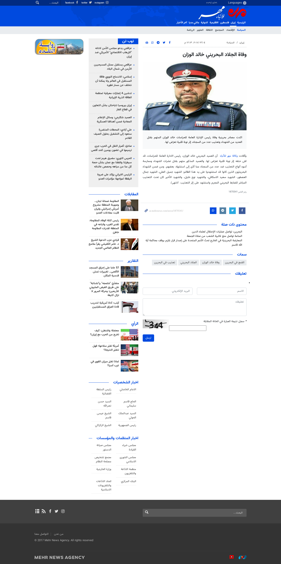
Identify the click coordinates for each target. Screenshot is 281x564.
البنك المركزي (128, 481)
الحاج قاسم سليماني (130, 403)
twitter (84, 3)
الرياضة (191, 30)
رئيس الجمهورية (127, 425)
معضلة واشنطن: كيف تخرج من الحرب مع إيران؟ (104, 332)
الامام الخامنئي (128, 389)
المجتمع (219, 30)
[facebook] (50, 512)
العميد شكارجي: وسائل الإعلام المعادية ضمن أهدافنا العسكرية (114, 119)
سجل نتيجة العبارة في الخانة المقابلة (225, 321)
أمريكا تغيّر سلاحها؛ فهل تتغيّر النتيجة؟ (106, 348)
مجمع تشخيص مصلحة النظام (103, 459)
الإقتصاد (230, 30)
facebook (70, 3)
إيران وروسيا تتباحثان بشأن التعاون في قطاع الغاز (112, 107)
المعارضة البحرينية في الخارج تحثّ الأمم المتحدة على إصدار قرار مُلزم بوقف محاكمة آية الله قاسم (194, 242)
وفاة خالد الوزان (211, 262)
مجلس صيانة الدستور (104, 447)
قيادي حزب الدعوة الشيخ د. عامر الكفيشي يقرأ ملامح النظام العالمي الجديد (104, 244)
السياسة (241, 30)
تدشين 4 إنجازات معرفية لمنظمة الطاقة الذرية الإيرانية (113, 95)
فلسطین (224, 23)
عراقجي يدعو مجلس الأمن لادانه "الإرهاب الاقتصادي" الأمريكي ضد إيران (113, 52)
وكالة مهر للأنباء (229, 156)
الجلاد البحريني (188, 262)
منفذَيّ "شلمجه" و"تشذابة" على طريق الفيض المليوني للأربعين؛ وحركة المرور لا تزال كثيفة (104, 289)
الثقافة (209, 30)
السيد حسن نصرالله (104, 403)
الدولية (204, 23)
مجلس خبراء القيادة (129, 447)
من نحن (58, 534)
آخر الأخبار (182, 23)
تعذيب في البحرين (164, 262)
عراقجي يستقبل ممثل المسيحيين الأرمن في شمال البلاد (113, 67)
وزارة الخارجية (103, 469)
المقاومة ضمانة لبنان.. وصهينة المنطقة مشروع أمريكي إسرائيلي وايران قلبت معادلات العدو (106, 207)
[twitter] (56, 512)
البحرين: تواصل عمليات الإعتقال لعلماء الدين (217, 232)
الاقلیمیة (214, 23)
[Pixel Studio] (229, 557)
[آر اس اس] (43, 512)
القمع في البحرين (234, 262)
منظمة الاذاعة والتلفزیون (128, 471)
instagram (100, 3)
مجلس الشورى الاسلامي (128, 459)
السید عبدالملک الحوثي (127, 415)
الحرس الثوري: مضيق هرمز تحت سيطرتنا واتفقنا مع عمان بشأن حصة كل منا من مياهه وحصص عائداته (112, 162)
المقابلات (131, 194)
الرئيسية (241, 23)
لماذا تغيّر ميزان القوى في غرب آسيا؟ (105, 363)
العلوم (200, 30)
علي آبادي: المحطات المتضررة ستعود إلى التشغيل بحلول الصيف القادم (113, 134)
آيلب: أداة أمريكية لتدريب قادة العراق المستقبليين (104, 305)
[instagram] (63, 512)
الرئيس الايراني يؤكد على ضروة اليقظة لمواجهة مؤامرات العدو (114, 176)
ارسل (148, 338)
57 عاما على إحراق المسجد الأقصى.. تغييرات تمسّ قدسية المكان (104, 272)
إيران (233, 23)
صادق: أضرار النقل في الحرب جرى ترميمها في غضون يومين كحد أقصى (111, 148)
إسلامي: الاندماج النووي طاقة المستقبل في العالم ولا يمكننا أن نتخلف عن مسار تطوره (113, 81)
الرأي (134, 324)
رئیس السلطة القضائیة (103, 391)
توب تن (128, 41)
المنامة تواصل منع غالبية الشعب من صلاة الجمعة (214, 236)
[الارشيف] (37, 512)
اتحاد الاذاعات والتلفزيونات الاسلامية (103, 485)
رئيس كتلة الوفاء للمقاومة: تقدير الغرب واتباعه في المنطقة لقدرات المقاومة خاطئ (104, 226)
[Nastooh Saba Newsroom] (240, 557)
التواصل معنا (41, 534)
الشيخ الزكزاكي (103, 425)
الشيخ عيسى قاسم (104, 415)
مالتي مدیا (194, 23)
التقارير (133, 261)
